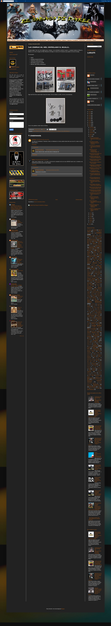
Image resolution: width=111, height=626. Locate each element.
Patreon (100, 344)
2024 (90, 111)
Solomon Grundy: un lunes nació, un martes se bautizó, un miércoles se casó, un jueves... (95, 591)
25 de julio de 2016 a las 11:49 (41, 159)
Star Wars (50, 40)
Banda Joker (91, 250)
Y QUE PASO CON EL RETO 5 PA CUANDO (91, 105)
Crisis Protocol (96, 274)
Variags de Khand (94, 374)
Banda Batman (98, 246)
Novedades (95, 340)
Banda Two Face (91, 260)
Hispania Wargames (91, 315)
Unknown (34, 139)
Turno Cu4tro (92, 370)
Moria (101, 336)
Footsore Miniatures (92, 297)
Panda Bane (89, 344)
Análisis (99, 233)
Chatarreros (89, 272)
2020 (90, 118)
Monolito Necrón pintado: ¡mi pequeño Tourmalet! (95, 154)
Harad (90, 311)
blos (98, 268)
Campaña (93, 269)
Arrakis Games (93, 238)
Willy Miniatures (67, 131)
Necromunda (89, 339)
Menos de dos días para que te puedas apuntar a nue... (95, 188)
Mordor (95, 336)
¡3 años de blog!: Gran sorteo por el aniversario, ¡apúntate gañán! (98, 427)
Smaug (94, 356)
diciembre (92, 127)
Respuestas (35, 147)
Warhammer (90, 378)
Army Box (98, 237)
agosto (91, 134)
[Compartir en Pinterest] (55, 129)
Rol (93, 353)
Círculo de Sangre (97, 272)
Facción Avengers (92, 290)
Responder (34, 144)
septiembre (92, 132)
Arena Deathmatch (98, 236)
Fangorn (88, 295)
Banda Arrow (99, 245)
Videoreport (98, 375)
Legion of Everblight (91, 329)
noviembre (92, 129)
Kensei (88, 324)
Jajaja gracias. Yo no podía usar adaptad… (91, 92)
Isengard (100, 320)
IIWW (92, 317)
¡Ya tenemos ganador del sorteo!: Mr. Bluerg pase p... (94, 174)
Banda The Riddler (96, 259)
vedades (100, 374)
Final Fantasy (99, 296)
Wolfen (33, 159)
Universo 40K (14, 257)
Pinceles (89, 346)
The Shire (94, 366)
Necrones (97, 339)
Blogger (62, 608)
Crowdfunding (90, 275)
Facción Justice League (95, 292)
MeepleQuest (89, 334)
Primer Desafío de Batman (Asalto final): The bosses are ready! (98, 479)
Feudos (94, 296)
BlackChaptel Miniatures (91, 265)
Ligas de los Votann (91, 330)
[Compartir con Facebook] (54, 129)
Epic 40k (97, 286)
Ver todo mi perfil (12, 69)
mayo (91, 214)
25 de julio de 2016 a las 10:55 (52, 149)
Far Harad (89, 296)
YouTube (98, 388)
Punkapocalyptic (57, 40)
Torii (89, 369)
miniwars (13, 320)
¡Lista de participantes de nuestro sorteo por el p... (95, 178)
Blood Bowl (31, 40)
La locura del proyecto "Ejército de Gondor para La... (95, 139)
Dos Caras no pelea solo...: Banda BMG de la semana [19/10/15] (94, 518)
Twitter (99, 370)
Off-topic (92, 341)
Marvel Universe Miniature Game (57, 131)
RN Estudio (96, 352)
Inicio (9, 40)
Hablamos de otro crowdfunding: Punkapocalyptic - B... (94, 150)
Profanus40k (14, 284)
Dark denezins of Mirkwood (92, 277)
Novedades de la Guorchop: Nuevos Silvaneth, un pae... (95, 194)
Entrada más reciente (33, 199)
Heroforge (93, 312)
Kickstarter (94, 324)
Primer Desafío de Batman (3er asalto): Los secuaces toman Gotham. (98, 467)
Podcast (88, 347)
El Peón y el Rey (14, 240)
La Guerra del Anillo (95, 327)
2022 (90, 115)
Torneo (93, 369)
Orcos (95, 343)
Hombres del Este (90, 316)
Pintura (94, 40)
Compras (43, 131)
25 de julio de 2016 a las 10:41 (42, 139)
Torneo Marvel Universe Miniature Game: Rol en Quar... (94, 181)
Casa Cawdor (97, 270)
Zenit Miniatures (90, 389)
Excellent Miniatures (98, 288)
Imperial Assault (98, 317)
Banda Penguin (98, 255)
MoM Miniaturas (96, 335)
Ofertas (88, 341)
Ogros (97, 341)
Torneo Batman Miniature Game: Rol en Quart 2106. (95, 185)
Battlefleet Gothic (95, 264)
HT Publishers (99, 316)
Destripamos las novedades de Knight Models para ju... (95, 190)
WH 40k (13, 40)
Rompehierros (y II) (14, 231)
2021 (90, 117)
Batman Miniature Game (37, 131)
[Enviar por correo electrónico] (50, 129)
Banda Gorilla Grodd (98, 248)
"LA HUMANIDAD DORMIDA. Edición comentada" (19, 260)
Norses (88, 340)
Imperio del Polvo (92, 319)
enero (91, 221)
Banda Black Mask (93, 247)
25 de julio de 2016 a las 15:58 (52, 170)
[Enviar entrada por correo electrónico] (47, 129)
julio (91, 136)
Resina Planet (90, 351)
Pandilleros (95, 344)
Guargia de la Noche (98, 310)
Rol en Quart (97, 353)
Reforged (13, 306)
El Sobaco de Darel (40, 149)
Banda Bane (91, 246)
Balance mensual (97, 243)
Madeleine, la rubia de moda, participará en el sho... (95, 168)
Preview (94, 347)
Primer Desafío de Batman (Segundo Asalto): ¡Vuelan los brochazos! (98, 493)
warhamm (97, 376)
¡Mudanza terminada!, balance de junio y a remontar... (94, 198)
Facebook (98, 293)
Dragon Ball (99, 279)
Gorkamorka (89, 307)
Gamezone (93, 303)
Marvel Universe (94, 331)
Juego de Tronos (92, 321)
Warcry (88, 376)
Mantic (88, 331)
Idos (89, 317)
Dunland (88, 282)
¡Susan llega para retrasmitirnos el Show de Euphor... (95, 202)
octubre (91, 130)
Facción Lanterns (90, 293)
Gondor (88, 306)
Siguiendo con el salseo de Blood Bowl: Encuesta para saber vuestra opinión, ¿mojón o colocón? (94, 441)
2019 (90, 120)
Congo (94, 273)
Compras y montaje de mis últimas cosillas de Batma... (94, 209)
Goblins (98, 305)
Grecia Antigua (97, 307)
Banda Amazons (92, 245)
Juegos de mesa (95, 322)
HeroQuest (88, 40)
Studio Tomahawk (95, 362)
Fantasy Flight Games (96, 295)
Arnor (88, 238)
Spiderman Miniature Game (92, 358)
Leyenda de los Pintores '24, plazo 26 (20, 297)
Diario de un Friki (14, 269)
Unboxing (89, 371)
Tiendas (93, 367)
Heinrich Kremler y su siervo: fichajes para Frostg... (95, 160)
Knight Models (48, 131)
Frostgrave (75, 40)
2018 (90, 122)
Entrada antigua (79, 199)
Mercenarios (97, 334)
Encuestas (89, 286)
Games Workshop (94, 302)
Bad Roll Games (91, 242)
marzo (91, 218)
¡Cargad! (13, 204)
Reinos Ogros (97, 349)
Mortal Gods (82, 40)
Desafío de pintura (91, 279)
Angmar (93, 234)
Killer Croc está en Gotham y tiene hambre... (95, 163)
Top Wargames (99, 367)
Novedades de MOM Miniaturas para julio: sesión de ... (94, 142)
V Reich (94, 372)
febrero (91, 220)
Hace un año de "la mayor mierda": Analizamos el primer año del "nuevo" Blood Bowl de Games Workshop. (94, 506)
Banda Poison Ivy (93, 256)
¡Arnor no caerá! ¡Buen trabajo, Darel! (89, 85)
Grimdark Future (90, 310)
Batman (64, 40)
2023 (90, 113)
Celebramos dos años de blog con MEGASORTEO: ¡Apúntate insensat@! (98, 399)
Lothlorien (98, 330)
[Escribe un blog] (51, 129)
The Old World (96, 365)
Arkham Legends (92, 237)
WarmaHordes (43, 40)
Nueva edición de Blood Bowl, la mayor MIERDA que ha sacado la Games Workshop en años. (94, 413)
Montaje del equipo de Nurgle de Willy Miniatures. (94, 205)
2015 (90, 224)
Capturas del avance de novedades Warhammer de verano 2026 (20, 324)
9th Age (94, 230)
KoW (37, 40)
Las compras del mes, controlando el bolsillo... (94, 171)
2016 (90, 125)
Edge (93, 282)
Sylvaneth (94, 363)
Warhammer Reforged (96, 379)
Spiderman (97, 357)
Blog (100, 267)
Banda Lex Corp (97, 252)
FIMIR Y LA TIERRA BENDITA (19, 308)
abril (91, 216)
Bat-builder (97, 261)
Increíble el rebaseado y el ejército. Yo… (90, 98)
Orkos (99, 343)
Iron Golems (94, 320)
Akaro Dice (95, 231)
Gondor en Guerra (96, 306)
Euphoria (69, 40)
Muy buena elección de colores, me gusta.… (91, 79)
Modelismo (89, 335)
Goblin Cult (93, 305)
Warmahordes (96, 384)
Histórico (98, 315)
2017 (90, 124)
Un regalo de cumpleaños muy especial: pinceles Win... (94, 146)
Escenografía (90, 287)
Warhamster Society (15, 295)
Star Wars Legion (91, 361)
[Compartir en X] (53, 129)
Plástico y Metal (14, 230)
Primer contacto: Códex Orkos (20, 221)
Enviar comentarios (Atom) (39, 201)
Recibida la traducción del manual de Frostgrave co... (95, 157)
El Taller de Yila (97, 283)
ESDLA (26, 40)
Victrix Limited (91, 375)
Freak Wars (94, 299)
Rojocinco (89, 353)
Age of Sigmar (20, 40)
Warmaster (89, 385)
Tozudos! (13, 219)
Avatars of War (97, 241)
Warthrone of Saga (97, 385)
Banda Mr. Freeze (91, 254)
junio (91, 213)
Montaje (89, 336)
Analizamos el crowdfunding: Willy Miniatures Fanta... (95, 165)
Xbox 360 (92, 388)
